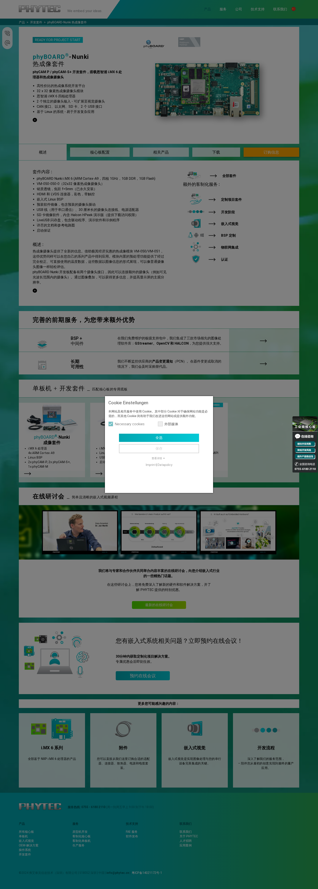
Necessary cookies (130, 424)
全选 (159, 438)
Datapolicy (165, 465)
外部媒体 (171, 424)
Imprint (151, 465)
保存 (159, 448)
